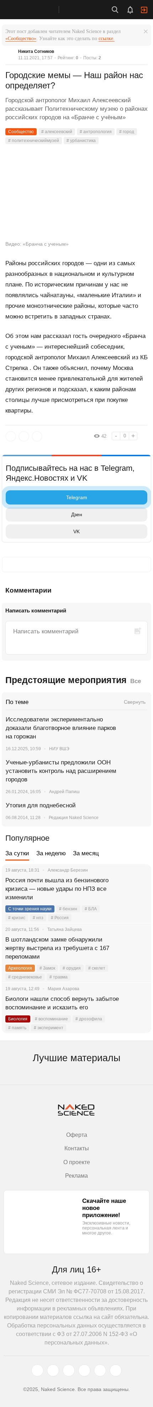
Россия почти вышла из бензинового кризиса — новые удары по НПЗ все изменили (57, 889)
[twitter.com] (37, 1370)
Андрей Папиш (64, 791)
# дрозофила (88, 1018)
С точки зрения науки (30, 908)
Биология (17, 1018)
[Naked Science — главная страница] (36, 9)
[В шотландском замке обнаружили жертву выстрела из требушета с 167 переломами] (137, 948)
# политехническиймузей (33, 140)
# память (17, 1027)
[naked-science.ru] (116, 1370)
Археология (20, 968)
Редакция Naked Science (74, 817)
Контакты (76, 1148)
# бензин (68, 908)
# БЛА (91, 908)
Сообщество (21, 131)
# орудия (72, 968)
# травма (58, 977)
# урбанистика (81, 140)
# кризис (16, 917)
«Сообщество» (20, 38)
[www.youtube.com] (69, 1370)
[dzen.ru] (84, 1370)
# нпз (38, 917)
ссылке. (107, 38)
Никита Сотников (36, 51)
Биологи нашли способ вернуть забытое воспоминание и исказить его (62, 1003)
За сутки (17, 853)
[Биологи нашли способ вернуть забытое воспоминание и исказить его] (137, 1007)
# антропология (96, 131)
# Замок (47, 968)
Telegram (76, 497)
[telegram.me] (100, 1370)
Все (135, 681)
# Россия (60, 917)
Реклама (76, 1176)
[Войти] (144, 10)
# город (126, 131)
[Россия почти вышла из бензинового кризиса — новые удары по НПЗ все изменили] (137, 889)
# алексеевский (56, 131)
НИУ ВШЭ (59, 748)
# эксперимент (48, 1027)
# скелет (96, 968)
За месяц (86, 853)
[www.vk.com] (53, 1370)
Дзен (76, 514)
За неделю (51, 853)
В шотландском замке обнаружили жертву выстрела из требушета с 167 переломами (57, 948)
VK (76, 531)
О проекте (76, 1162)
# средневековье (25, 977)
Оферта (76, 1135)
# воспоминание (51, 1018)
